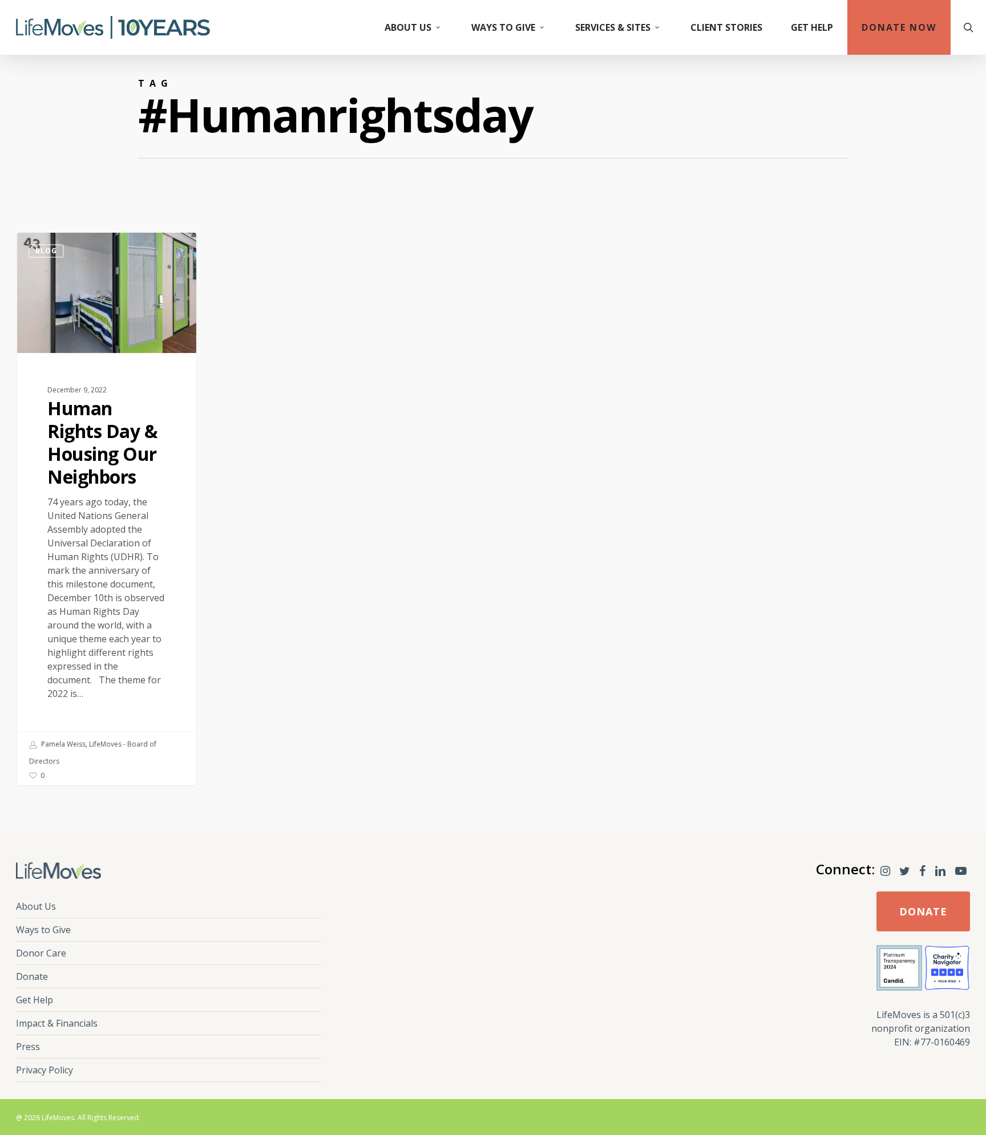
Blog (46, 251)
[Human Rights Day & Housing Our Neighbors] (106, 509)
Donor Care (41, 953)
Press (28, 1046)
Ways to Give (43, 929)
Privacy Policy (44, 1070)
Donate (32, 976)
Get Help (34, 1000)
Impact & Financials (57, 1023)
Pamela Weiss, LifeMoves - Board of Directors (92, 752)
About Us (36, 906)
